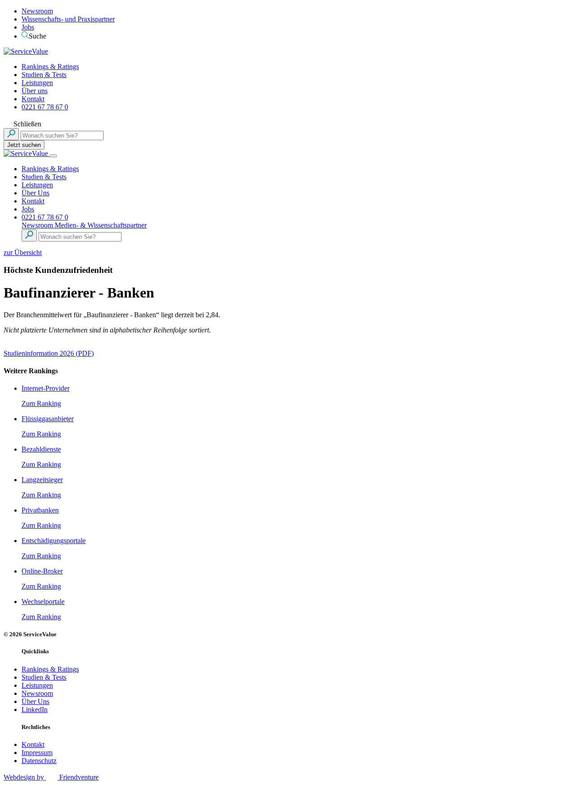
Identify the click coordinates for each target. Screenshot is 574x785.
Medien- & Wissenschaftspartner (101, 225)
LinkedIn (35, 709)
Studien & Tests (44, 74)
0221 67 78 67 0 (45, 107)
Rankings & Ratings (50, 66)
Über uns (35, 91)
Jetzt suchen (24, 145)
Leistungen (37, 82)
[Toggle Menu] (53, 156)
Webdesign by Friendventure (51, 777)
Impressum (37, 752)
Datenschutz (39, 760)
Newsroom (37, 11)
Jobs (28, 27)
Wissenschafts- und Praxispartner (68, 19)
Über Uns (35, 193)
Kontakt (33, 99)
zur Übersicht (23, 252)
